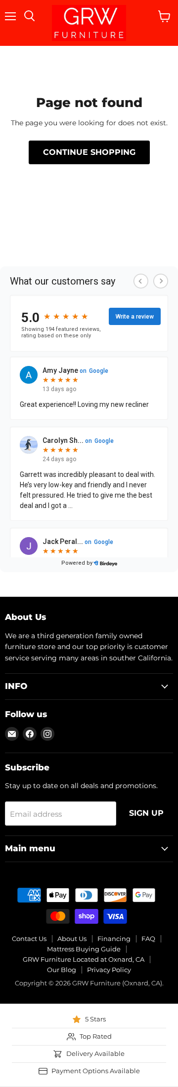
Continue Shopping (89, 152)
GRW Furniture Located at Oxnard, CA (83, 959)
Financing (114, 938)
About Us (72, 938)
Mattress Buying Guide (84, 949)
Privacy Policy (109, 970)
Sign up (146, 813)
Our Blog (61, 970)
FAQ (148, 938)
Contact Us (29, 938)
